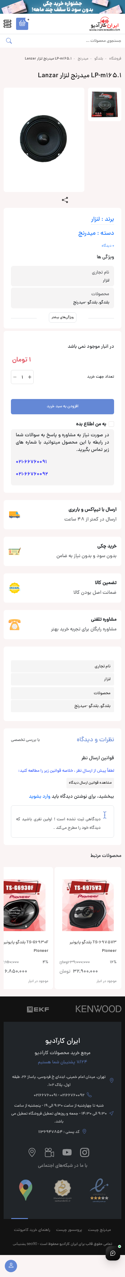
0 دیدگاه (108, 246)
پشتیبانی (19, 1243)
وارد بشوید (39, 796)
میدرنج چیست (99, 1230)
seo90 (32, 1243)
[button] (22, 24)
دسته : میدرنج (96, 233)
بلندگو (98, 59)
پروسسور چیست (69, 1230)
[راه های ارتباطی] (113, 1253)
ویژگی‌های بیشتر (63, 317)
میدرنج (83, 59)
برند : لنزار (102, 219)
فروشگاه (115, 59)
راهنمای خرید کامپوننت (32, 1230)
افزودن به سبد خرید (62, 407)
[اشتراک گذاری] (65, 200)
